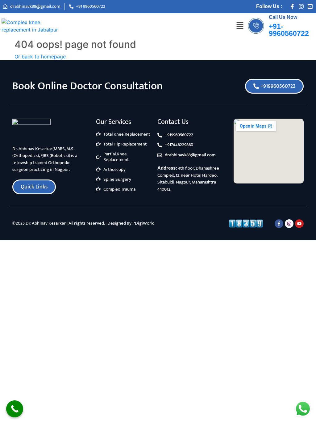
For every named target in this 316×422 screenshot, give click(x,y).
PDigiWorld (143, 223)
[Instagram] (301, 6)
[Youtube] (299, 223)
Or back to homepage (40, 56)
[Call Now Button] (14, 408)
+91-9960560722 (289, 29)
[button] (240, 25)
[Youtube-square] (310, 6)
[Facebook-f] (292, 6)
